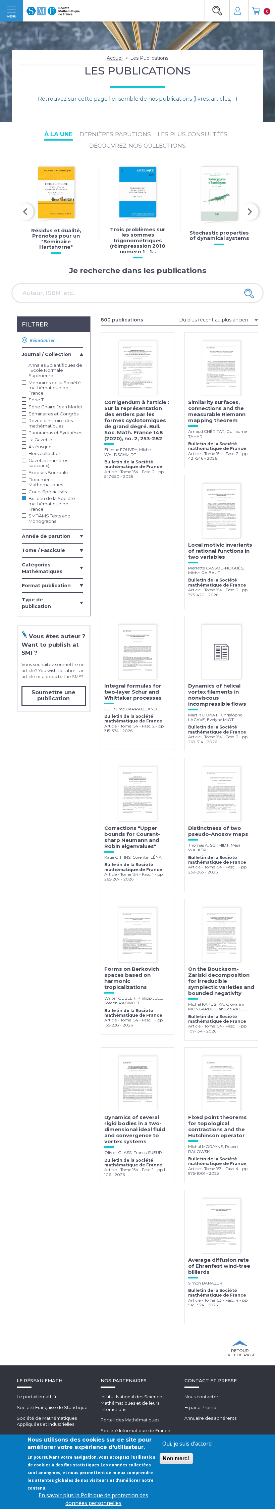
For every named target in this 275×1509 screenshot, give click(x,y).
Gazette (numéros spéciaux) (48, 463)
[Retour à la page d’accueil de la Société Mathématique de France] (53, 9)
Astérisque (40, 446)
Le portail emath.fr (37, 1396)
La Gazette (40, 439)
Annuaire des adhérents (210, 1418)
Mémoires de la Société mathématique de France (55, 388)
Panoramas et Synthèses (55, 432)
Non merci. (176, 1458)
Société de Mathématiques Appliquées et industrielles (47, 1421)
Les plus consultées (192, 134)
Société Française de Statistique (52, 1407)
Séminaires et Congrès (53, 413)
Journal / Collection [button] (46, 354)
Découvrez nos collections (137, 145)
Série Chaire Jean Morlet (55, 406)
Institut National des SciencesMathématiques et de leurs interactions (132, 1403)
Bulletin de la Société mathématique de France (52, 503)
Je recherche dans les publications (137, 270)
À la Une (58, 134)
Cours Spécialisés (48, 491)
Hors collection (45, 453)
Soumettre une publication (53, 695)
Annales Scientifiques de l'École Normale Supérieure (55, 370)
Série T (36, 399)
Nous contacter (201, 1396)
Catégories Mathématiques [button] (42, 568)
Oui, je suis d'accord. (187, 1443)
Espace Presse (200, 1407)
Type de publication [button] (36, 603)
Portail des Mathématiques (130, 1419)
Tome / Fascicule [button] (43, 550)
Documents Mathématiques (46, 482)
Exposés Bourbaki (48, 472)
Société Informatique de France (135, 1430)
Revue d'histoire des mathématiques (51, 423)
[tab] (52, 354)
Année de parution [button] (46, 536)
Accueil (115, 58)
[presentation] (25, 211)
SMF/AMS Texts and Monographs (49, 518)
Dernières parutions (115, 134)
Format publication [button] (46, 586)
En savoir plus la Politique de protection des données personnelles (93, 1499)
